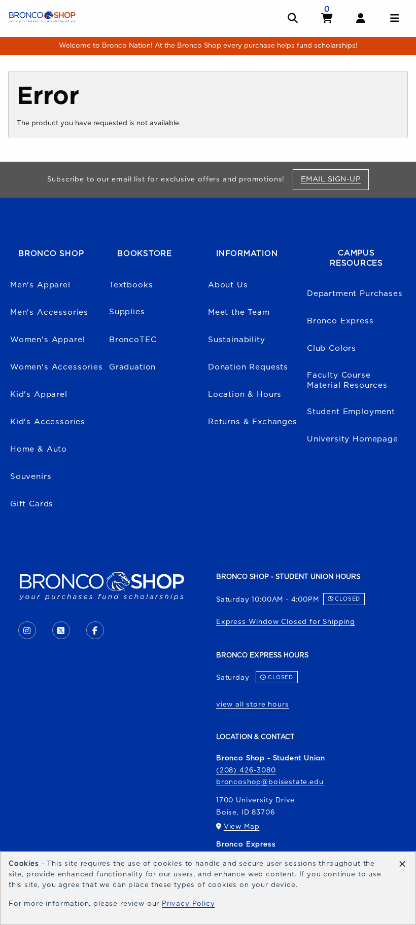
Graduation (132, 367)
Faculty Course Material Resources (347, 381)
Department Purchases (355, 294)
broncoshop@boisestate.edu (270, 782)
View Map (242, 826)
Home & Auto (38, 449)
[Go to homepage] (42, 16)
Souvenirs (30, 476)
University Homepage (352, 439)
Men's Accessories (49, 312)
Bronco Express (340, 321)
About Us (228, 285)
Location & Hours (245, 394)
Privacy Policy (188, 903)
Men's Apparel (40, 285)
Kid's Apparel (38, 394)
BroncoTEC (132, 340)
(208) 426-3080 (246, 770)
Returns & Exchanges (252, 422)
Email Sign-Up (334, 179)
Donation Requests (248, 367)
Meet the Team (239, 312)
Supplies (127, 312)
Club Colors (331, 348)
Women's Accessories (56, 367)
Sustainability (236, 340)
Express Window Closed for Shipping (285, 621)
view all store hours (252, 704)
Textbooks (131, 285)
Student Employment (351, 412)
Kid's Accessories (47, 422)
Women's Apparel (47, 340)
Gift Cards (31, 504)
